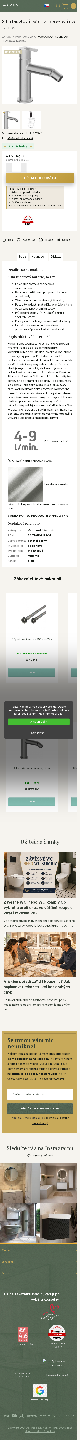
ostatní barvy (37, 540)
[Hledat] (57, 6)
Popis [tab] (23, 256)
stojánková (35, 550)
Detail (32, 672)
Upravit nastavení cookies (40, 1431)
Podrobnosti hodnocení (53, 36)
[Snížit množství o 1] (9, 167)
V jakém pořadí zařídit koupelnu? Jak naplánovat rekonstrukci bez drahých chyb (37, 986)
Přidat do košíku (40, 178)
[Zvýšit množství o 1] (23, 167)
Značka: (15, 41)
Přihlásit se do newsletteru (40, 1108)
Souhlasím (40, 721)
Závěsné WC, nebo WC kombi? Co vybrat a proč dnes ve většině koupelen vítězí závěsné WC (39, 907)
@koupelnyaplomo (40, 1155)
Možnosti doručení (20, 138)
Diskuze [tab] (56, 256)
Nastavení (38, 732)
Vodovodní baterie (41, 530)
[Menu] (73, 6)
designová (35, 545)
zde (60, 713)
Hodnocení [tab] (38, 256)
